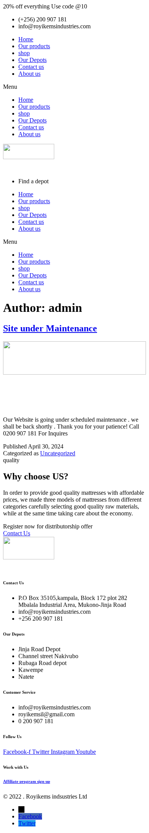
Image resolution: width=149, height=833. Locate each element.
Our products (34, 46)
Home (25, 39)
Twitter (27, 823)
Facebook (30, 816)
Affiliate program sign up (26, 781)
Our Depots (32, 60)
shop (24, 53)
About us (29, 73)
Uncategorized (57, 453)
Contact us (31, 67)
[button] (74, 86)
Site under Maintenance (50, 328)
